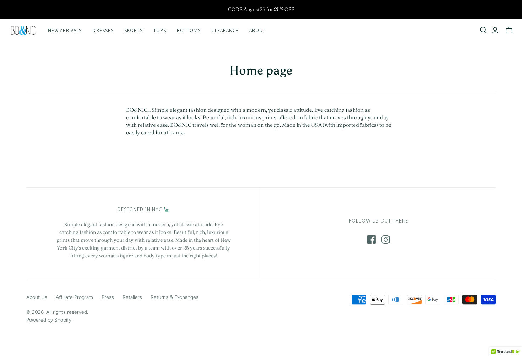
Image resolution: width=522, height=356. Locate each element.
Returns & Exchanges (175, 297)
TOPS (159, 30)
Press (108, 297)
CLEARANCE (224, 30)
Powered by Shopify (48, 320)
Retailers (132, 297)
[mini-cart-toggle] (509, 30)
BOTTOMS (189, 30)
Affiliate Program (74, 297)
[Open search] (483, 30)
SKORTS (133, 30)
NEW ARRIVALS (65, 30)
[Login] (495, 30)
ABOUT (257, 30)
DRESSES (102, 30)
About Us (36, 297)
